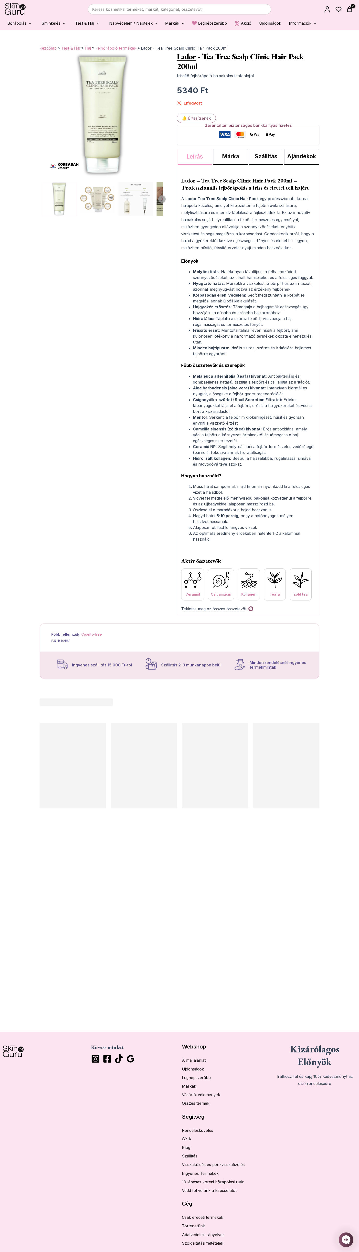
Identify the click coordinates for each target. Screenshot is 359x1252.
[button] (18, 23)
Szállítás (189, 1156)
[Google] (130, 1058)
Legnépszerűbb (196, 1077)
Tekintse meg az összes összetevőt (213, 608)
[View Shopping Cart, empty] (350, 9)
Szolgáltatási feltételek (202, 1243)
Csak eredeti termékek (202, 1217)
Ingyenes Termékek (200, 1173)
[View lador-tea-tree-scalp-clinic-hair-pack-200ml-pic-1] (97, 199)
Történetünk (193, 1225)
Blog (186, 1147)
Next (162, 199)
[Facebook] (107, 1058)
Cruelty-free (91, 634)
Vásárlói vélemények (201, 1094)
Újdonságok (193, 1069)
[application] (28, 23)
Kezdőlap (48, 48)
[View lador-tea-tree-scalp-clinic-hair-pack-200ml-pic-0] (59, 199)
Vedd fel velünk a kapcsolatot (209, 1190)
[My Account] (327, 9)
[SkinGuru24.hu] (15, 9)
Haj (88, 48)
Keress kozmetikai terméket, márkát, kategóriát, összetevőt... (148, 9)
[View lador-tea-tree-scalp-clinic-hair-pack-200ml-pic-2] (135, 199)
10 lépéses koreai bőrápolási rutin (213, 1181)
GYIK (186, 1138)
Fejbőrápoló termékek (115, 48)
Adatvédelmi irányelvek (203, 1234)
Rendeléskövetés (197, 1130)
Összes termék (195, 1103)
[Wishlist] (338, 9)
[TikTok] (119, 1058)
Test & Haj (70, 48)
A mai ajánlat (194, 1060)
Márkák (189, 1086)
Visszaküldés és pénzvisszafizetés (213, 1164)
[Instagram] (95, 1058)
